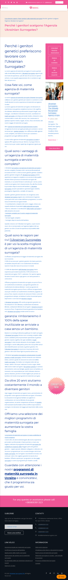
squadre (39, 402)
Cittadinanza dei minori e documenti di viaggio (49, 550)
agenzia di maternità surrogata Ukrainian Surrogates (27, 97)
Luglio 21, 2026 (53, 118)
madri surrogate (10, 116)
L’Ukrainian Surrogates (28, 73)
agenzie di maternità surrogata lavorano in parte (22, 126)
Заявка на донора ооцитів (54, 71)
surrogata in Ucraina (32, 139)
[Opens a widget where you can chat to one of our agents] (61, 577)
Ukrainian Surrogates (28, 175)
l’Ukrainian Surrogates (25, 239)
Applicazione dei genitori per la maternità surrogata (17, 557)
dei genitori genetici (30, 367)
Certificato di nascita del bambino (15, 550)
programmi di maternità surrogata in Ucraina (21, 474)
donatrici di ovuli (37, 307)
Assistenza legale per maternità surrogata (17, 547)
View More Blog (54, 148)
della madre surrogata (33, 208)
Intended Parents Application (55, 50)
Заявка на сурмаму (54, 60)
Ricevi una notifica (14, 532)
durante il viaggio (26, 298)
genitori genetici (19, 131)
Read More (52, 140)
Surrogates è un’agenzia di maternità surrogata (26, 168)
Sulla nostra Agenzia (41, 547)
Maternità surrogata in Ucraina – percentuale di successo (49, 557)
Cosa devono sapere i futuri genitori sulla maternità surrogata (23, 18)
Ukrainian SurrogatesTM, (17, 573)
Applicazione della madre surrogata (15, 553)
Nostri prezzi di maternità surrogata (46, 553)
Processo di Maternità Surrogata (45, 560)
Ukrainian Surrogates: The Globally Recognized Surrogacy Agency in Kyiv (54, 109)
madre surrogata (10, 362)
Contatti (37, 563)
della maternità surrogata (31, 206)
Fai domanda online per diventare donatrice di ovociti (18, 562)
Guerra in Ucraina (10, 566)
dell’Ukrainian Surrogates (26, 269)
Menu (6, 7)
